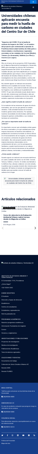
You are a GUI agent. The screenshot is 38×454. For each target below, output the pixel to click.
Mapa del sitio (5, 443)
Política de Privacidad (8, 440)
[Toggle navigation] (33, 2)
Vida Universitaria (9, 208)
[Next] (35, 228)
